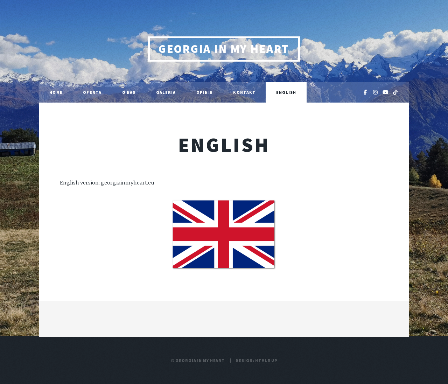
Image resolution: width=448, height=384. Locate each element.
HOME (55, 92)
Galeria (166, 92)
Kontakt (244, 92)
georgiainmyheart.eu (127, 183)
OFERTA (92, 92)
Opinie (204, 92)
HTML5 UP (266, 360)
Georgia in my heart (224, 49)
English (286, 92)
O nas (129, 92)
